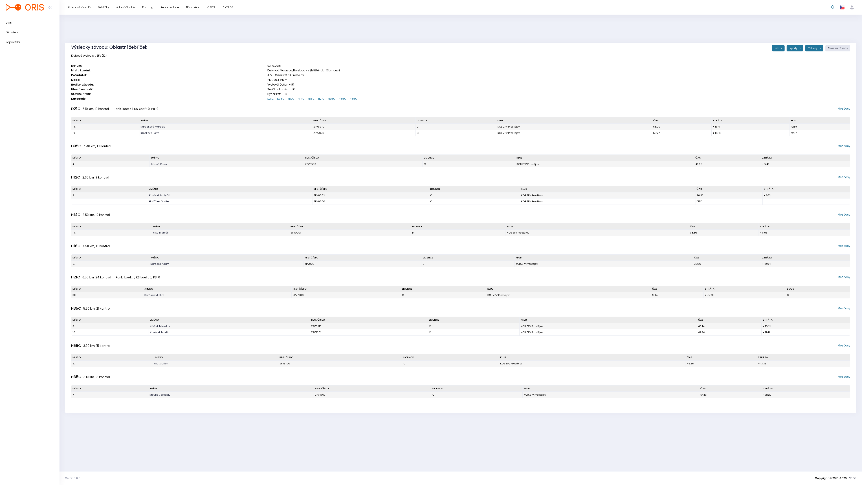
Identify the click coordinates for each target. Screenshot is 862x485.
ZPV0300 (319, 201)
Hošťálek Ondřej (159, 201)
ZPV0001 (310, 264)
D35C (281, 99)
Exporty (793, 48)
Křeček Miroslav (160, 326)
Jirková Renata (160, 164)
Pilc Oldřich (161, 363)
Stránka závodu (838, 48)
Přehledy (812, 48)
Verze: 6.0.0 (72, 478)
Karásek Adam (159, 264)
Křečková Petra (150, 133)
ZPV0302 (319, 195)
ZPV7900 (298, 295)
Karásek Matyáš (159, 195)
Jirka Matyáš (160, 232)
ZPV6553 (310, 164)
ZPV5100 (284, 363)
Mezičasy (844, 108)
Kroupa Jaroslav (160, 395)
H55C (342, 99)
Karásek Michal (154, 295)
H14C (301, 99)
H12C (291, 99)
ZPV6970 (318, 126)
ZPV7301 (316, 332)
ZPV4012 (320, 395)
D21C (270, 99)
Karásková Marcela (153, 126)
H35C (331, 99)
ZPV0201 (295, 232)
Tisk (776, 48)
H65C (353, 99)
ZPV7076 (318, 133)
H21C (321, 99)
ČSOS (852, 478)
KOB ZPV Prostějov (508, 126)
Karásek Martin (159, 332)
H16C (311, 99)
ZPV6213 (316, 326)
